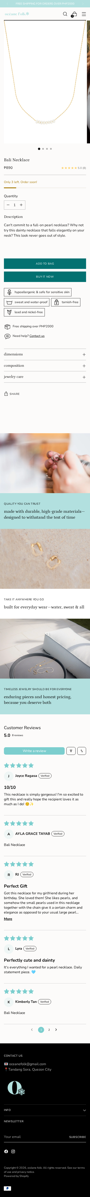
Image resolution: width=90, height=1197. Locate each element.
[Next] (83, 3)
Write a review (34, 751)
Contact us (37, 336)
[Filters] (71, 751)
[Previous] (7, 3)
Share (14, 394)
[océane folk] (17, 14)
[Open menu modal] (83, 14)
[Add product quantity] (21, 205)
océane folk (35, 1168)
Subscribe (77, 1137)
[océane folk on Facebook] (6, 1152)
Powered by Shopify (16, 1176)
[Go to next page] (57, 1030)
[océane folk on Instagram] (13, 1152)
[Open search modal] (65, 14)
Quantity (11, 196)
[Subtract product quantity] (8, 205)
